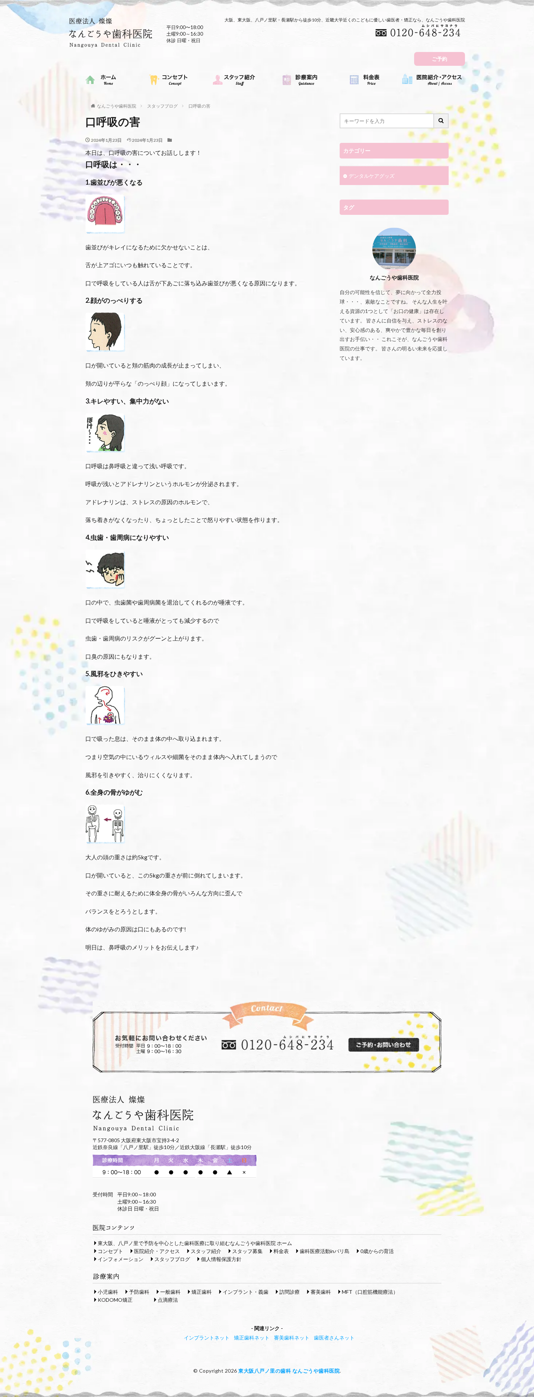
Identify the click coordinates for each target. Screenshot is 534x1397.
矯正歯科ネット (252, 1337)
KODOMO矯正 (115, 1300)
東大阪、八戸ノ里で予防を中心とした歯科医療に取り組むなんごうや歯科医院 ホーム (195, 1243)
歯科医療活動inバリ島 (324, 1251)
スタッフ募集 (247, 1251)
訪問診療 (289, 1292)
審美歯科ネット (292, 1337)
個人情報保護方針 (221, 1259)
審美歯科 (321, 1292)
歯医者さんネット (334, 1337)
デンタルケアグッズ (372, 176)
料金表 (281, 1251)
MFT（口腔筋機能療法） (370, 1292)
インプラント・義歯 (245, 1292)
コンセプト (110, 1251)
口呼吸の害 (199, 106)
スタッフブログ (162, 106)
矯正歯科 (201, 1292)
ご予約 (439, 59)
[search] (441, 120)
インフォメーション (120, 1259)
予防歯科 (139, 1292)
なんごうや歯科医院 (116, 106)
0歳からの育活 (377, 1251)
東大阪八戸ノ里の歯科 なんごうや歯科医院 (289, 1371)
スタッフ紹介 (206, 1251)
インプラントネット (207, 1337)
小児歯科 (108, 1292)
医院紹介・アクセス (157, 1251)
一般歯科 (170, 1292)
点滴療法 (168, 1300)
